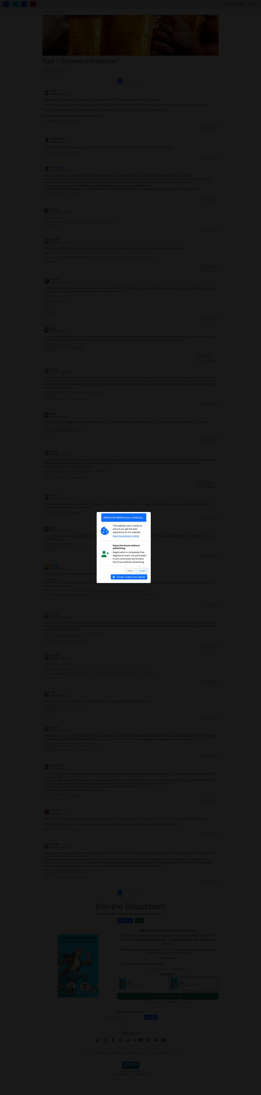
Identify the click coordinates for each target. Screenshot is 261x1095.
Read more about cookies (126, 535)
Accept (142, 570)
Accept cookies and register (130, 576)
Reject (131, 570)
